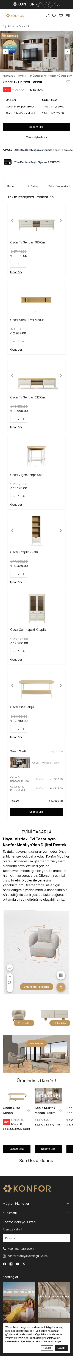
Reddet (47, 1347)
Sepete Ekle (36, 127)
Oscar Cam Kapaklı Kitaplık (28, 630)
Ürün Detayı (31, 186)
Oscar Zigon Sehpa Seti (26, 475)
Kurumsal (10, 1213)
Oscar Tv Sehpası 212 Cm (27, 397)
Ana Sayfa (8, 75)
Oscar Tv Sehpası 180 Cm (27, 242)
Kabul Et (61, 1347)
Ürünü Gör (16, 272)
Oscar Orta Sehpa (22, 707)
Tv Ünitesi (21, 75)
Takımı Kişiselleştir (36, 137)
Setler (11, 186)
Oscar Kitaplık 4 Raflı (24, 552)
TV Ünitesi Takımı (38, 75)
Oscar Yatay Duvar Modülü (27, 320)
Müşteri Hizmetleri (16, 1203)
